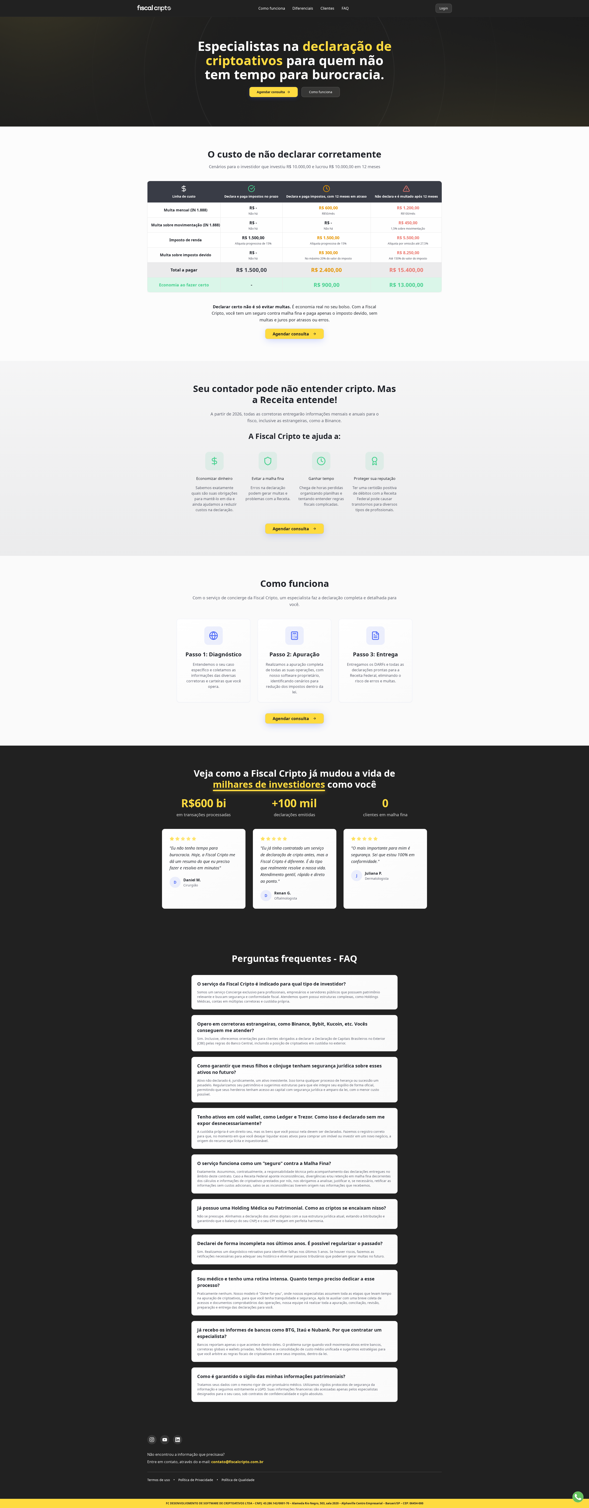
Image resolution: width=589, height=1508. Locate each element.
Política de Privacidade (195, 1480)
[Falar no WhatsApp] (577, 1496)
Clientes (327, 8)
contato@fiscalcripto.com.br (237, 1461)
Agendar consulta (271, 92)
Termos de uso (158, 1480)
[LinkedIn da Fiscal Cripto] (177, 1439)
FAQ (345, 8)
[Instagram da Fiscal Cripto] (151, 1439)
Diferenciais (302, 8)
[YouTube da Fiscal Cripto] (164, 1439)
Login (443, 8)
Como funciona (271, 8)
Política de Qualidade (238, 1480)
